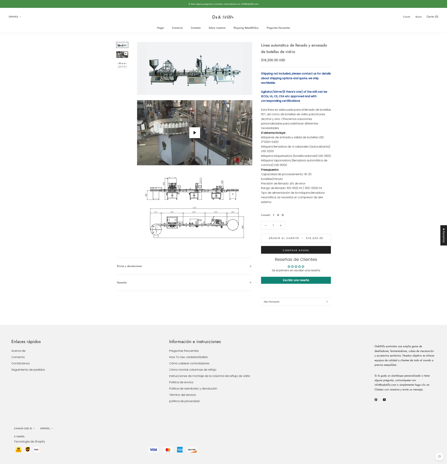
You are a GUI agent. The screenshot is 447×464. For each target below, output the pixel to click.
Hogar (160, 28)
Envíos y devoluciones (129, 266)
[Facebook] (274, 215)
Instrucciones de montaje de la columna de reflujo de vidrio (209, 376)
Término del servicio (182, 395)
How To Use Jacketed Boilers (188, 357)
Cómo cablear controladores (189, 363)
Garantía (121, 282)
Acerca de (18, 351)
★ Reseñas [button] (444, 235)
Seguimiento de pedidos (28, 370)
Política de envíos (181, 382)
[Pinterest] (283, 215)
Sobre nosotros (217, 28)
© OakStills (19, 436)
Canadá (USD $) (23, 428)
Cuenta (406, 16)
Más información (272, 301)
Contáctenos (20, 363)
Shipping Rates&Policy (246, 28)
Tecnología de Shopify (29, 442)
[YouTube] (384, 399)
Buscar (419, 16)
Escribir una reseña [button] (296, 280)
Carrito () (432, 17)
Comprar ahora (296, 250)
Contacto (196, 28)
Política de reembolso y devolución (193, 389)
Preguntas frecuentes (278, 28)
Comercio (177, 28)
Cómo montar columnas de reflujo (192, 370)
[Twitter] (278, 215)
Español (13, 16)
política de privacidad (184, 401)
